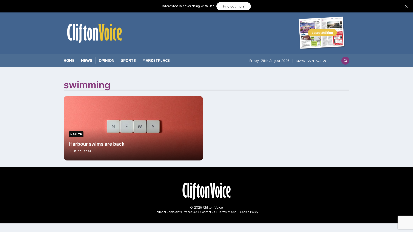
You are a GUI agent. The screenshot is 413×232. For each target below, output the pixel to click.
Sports (128, 60)
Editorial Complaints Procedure (176, 212)
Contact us (317, 60)
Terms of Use (227, 212)
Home (69, 60)
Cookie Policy (249, 212)
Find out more (234, 6)
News (86, 60)
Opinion (106, 60)
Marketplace (156, 60)
